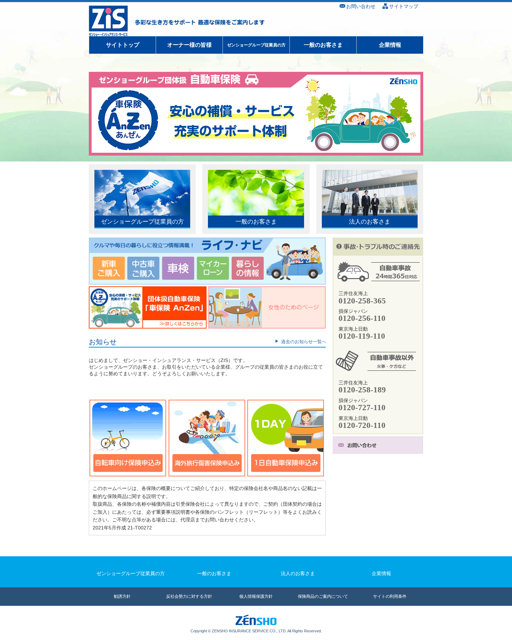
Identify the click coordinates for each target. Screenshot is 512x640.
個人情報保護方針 (256, 596)
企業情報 (390, 45)
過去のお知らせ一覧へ (303, 341)
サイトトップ (122, 45)
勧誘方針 (122, 596)
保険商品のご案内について (323, 596)
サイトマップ (403, 6)
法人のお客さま (298, 573)
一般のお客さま (323, 45)
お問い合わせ (360, 6)
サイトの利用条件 (389, 596)
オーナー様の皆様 (189, 45)
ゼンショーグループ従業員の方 (256, 45)
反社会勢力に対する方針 (189, 596)
